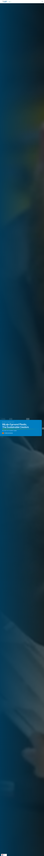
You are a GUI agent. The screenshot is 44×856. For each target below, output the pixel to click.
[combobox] (4, 855)
